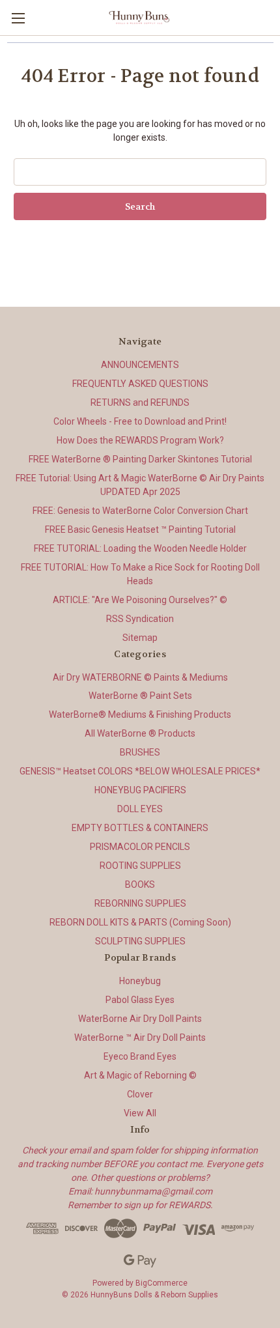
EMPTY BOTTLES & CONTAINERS (140, 828)
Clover (140, 1094)
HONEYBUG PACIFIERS (140, 790)
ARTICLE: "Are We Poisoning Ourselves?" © (140, 600)
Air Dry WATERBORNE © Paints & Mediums (140, 677)
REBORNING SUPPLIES (140, 903)
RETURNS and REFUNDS (140, 402)
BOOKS (140, 884)
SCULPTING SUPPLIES (140, 941)
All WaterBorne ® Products (140, 733)
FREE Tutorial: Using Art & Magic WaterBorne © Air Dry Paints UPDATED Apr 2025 (140, 485)
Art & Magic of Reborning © (140, 1075)
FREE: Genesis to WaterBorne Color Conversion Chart (140, 510)
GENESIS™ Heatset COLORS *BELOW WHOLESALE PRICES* (140, 771)
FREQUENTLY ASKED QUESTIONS (140, 383)
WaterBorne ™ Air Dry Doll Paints (140, 1037)
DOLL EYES (140, 809)
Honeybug (140, 981)
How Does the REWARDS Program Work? (140, 440)
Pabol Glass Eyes (140, 1000)
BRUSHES (140, 752)
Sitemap (140, 637)
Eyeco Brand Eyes (140, 1056)
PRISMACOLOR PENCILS (140, 846)
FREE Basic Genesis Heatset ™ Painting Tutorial (140, 529)
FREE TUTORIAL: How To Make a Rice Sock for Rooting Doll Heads (140, 574)
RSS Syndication (140, 619)
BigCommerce (161, 1283)
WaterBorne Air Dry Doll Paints (140, 1018)
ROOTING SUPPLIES (140, 865)
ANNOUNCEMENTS (140, 365)
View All (140, 1113)
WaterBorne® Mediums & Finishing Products (140, 714)
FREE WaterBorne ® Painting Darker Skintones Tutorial (140, 459)
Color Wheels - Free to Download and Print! (140, 421)
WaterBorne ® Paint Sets (140, 695)
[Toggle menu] (18, 18)
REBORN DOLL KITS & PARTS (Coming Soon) (140, 922)
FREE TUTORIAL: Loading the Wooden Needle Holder (140, 548)
